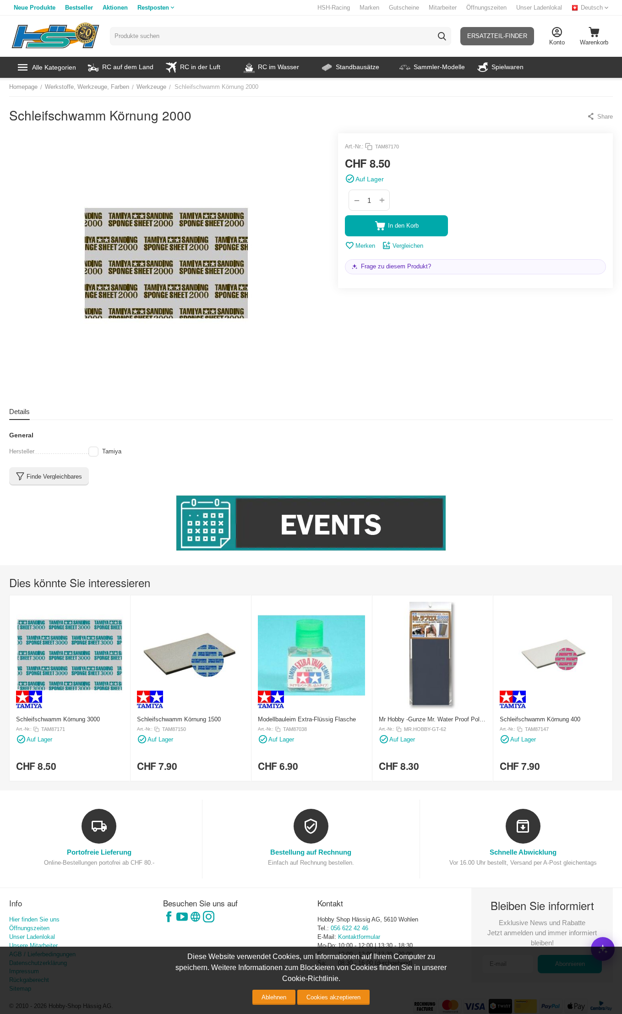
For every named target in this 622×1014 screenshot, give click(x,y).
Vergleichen (408, 245)
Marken (369, 7)
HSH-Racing (333, 7)
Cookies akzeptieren (333, 997)
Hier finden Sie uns (34, 919)
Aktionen (115, 7)
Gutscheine (404, 7)
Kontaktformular (359, 936)
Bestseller (79, 7)
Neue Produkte (34, 7)
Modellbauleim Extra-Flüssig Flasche (307, 719)
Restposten (153, 7)
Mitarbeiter (443, 7)
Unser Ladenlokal (539, 7)
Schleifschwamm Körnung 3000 (58, 719)
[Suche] (442, 36)
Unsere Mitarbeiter (33, 945)
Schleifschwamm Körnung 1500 (179, 719)
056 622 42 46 (349, 928)
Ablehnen (274, 997)
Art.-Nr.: (354, 146)
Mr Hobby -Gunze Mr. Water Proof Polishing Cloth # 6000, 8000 (431, 719)
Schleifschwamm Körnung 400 (540, 719)
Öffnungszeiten (486, 7)
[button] (600, 116)
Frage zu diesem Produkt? (396, 266)
